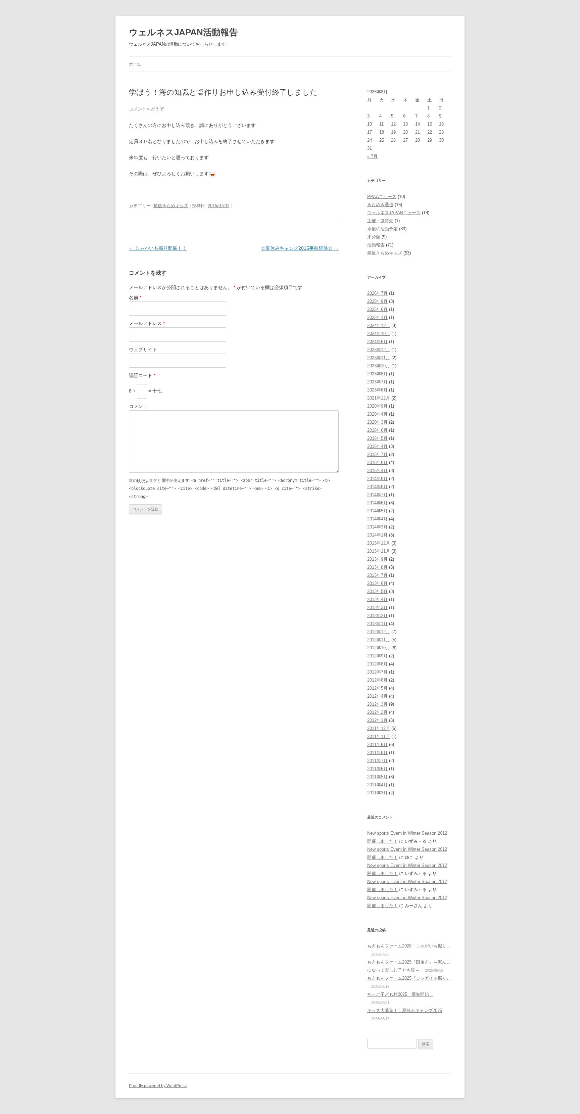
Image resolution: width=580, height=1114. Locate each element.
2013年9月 (377, 559)
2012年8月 (377, 663)
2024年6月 (377, 341)
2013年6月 (377, 583)
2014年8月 (377, 486)
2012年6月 (377, 680)
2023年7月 (377, 381)
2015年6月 (377, 462)
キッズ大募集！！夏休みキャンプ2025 (404, 1010)
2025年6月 (377, 309)
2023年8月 (377, 373)
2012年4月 (377, 696)
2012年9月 (377, 655)
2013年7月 (377, 575)
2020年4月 (377, 414)
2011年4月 (377, 784)
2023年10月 (378, 365)
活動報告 (376, 244)
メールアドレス (147, 323)
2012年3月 (377, 704)
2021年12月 (378, 398)
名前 (135, 297)
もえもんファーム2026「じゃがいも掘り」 (409, 945)
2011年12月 (378, 728)
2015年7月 (377, 454)
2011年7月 (377, 760)
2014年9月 (377, 478)
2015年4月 (377, 470)
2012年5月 (377, 688)
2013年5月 (377, 591)
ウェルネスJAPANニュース (394, 212)
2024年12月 (378, 325)
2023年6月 (377, 389)
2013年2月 (377, 615)
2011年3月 (377, 792)
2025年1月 (377, 317)
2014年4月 (377, 518)
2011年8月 (377, 752)
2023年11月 (378, 357)
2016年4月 (377, 446)
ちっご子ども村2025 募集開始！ (400, 994)
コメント (138, 406)
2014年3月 (377, 526)
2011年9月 (377, 744)
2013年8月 (377, 567)
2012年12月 (378, 631)
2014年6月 (377, 502)
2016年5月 (377, 438)
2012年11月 (378, 639)
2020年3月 (377, 422)
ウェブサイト (143, 349)
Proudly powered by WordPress (158, 1085)
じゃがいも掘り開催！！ (158, 248)
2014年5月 (377, 510)
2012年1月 (377, 720)
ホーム (135, 64)
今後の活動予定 (382, 228)
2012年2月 (377, 712)
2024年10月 (378, 333)
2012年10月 (378, 647)
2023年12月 (378, 349)
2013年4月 (377, 599)
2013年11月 (378, 551)
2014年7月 (377, 494)
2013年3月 (377, 607)
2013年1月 (377, 623)
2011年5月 (377, 776)
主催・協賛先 (380, 220)
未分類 (373, 236)
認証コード (142, 375)
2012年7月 (377, 672)
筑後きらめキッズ (170, 205)
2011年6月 (377, 768)
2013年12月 (378, 543)
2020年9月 (377, 406)
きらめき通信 (380, 204)
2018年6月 (377, 430)
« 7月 (372, 156)
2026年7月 (377, 293)
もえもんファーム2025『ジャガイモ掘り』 (409, 978)
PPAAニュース (381, 196)
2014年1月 (377, 535)
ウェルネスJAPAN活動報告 (183, 32)
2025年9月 (377, 301)
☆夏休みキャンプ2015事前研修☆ (300, 248)
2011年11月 (378, 736)
